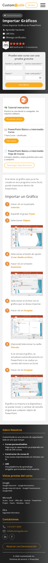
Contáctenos (11, 519)
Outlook (27, 500)
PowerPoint (36, 500)
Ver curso (11, 140)
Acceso (31, 5)
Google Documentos (26, 485)
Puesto (8, 73)
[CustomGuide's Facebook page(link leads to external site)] (12, 536)
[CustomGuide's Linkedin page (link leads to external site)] (5, 536)
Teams (12, 503)
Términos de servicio (18, 559)
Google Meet (7, 491)
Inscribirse (24, 84)
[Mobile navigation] (42, 5)
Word (27, 503)
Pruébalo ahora (14, 119)
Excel (11, 500)
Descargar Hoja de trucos (19, 165)
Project (5, 503)
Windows (20, 503)
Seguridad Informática (11, 513)
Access (5, 500)
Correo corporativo (33, 64)
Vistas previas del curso (17, 475)
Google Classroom (9, 485)
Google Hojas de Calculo (12, 488)
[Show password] (40, 77)
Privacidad (34, 559)
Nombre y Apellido (14, 64)
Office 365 (18, 500)
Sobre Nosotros (12, 430)
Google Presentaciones (31, 488)
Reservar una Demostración (21, 546)
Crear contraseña (33, 73)
